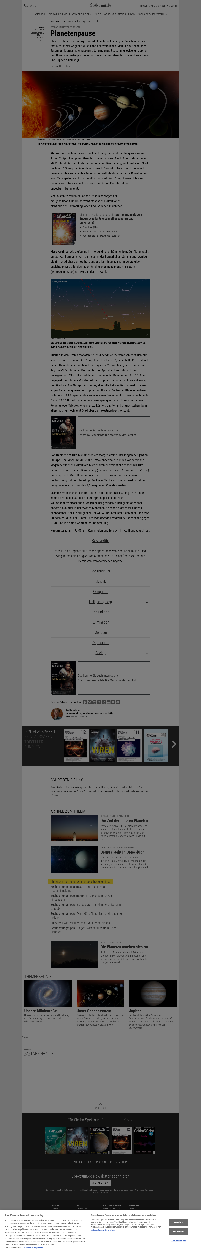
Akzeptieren (178, 1222)
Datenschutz (28, 1248)
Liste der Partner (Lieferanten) (103, 1230)
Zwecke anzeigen (178, 1240)
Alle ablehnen (178, 1231)
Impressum (38, 1248)
